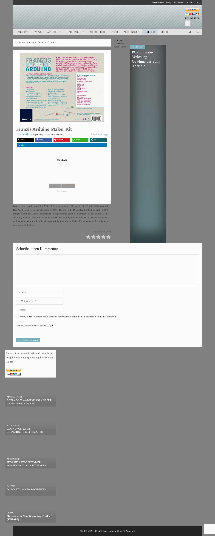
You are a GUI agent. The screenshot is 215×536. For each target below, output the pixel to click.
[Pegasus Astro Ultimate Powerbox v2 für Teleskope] (30, 466)
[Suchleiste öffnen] (190, 32)
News (38, 32)
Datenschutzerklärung (161, 2)
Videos (164, 32)
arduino (120, 44)
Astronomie (131, 32)
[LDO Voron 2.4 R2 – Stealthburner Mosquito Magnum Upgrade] (30, 432)
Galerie (150, 32)
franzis (117, 47)
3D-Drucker (97, 32)
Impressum (178, 2)
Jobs (198, 2)
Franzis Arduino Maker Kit (41, 42)
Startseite (22, 32)
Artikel (52, 32)
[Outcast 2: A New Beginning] (30, 493)
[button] (198, 32)
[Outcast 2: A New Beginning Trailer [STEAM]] (30, 520)
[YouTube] (187, 23)
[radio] (88, 237)
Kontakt (190, 2)
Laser (114, 32)
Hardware (73, 32)
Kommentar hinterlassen (53, 134)
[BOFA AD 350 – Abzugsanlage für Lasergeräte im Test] (30, 404)
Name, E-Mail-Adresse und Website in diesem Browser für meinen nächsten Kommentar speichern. (68, 316)
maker (123, 47)
